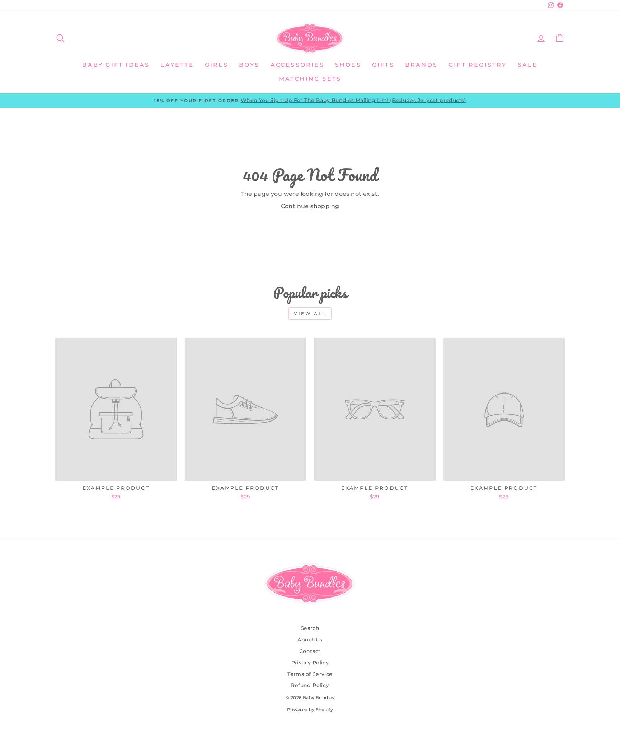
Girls (216, 64)
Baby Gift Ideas (116, 64)
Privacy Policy (310, 662)
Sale (528, 64)
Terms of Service (309, 674)
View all (310, 313)
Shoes (348, 64)
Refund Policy (310, 685)
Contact (310, 651)
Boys (249, 64)
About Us (309, 639)
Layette (177, 64)
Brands (421, 64)
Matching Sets (310, 78)
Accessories (297, 64)
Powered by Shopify (310, 709)
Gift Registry (477, 64)
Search (310, 628)
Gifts (383, 64)
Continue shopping (310, 206)
